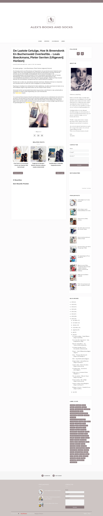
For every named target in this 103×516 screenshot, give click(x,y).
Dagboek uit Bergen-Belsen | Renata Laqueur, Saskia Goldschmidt (38, 165)
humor (87, 437)
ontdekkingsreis (80, 448)
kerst (76, 441)
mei (74, 392)
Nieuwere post (18, 173)
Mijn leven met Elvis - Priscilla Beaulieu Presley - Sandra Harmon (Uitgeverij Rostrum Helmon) (84, 268)
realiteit (86, 452)
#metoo (72, 405)
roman (76, 454)
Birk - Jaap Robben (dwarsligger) (80, 358)
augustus (75, 330)
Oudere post (60, 173)
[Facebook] (78, 53)
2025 (72, 304)
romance (82, 454)
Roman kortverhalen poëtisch (77, 419)
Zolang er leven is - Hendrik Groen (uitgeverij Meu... (81, 388)
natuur (78, 446)
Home (85, 513)
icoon (71, 439)
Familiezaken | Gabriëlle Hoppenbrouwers (56, 164)
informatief (83, 439)
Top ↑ (89, 513)
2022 (72, 311)
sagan (87, 454)
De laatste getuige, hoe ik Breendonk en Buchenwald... (80, 348)
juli (74, 332)
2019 (72, 318)
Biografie (78, 405)
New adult (72, 417)
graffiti (72, 437)
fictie (86, 433)
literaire (72, 443)
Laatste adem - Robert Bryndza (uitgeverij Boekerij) (80, 365)
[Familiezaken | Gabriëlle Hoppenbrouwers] (56, 154)
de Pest (72, 429)
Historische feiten (74, 411)
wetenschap (73, 462)
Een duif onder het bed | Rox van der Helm (84, 228)
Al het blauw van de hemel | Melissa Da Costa (84, 210)
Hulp (81, 411)
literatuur (78, 443)
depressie (83, 429)
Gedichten (87, 409)
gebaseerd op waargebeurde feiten (79, 435)
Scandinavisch (73, 421)
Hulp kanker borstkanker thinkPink (78, 413)
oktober (75, 325)
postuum (80, 450)
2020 (72, 316)
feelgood (81, 433)
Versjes (80, 421)
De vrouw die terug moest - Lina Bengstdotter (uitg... (80, 340)
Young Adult (78, 423)
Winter (72, 423)
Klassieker (80, 415)
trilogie (83, 458)
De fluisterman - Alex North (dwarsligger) (79, 369)
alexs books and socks (22, 64)
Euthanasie (78, 407)
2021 (72, 314)
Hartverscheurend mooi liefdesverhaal (84, 238)
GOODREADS (55, 41)
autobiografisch (83, 425)
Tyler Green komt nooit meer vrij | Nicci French (84, 284)
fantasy (87, 431)
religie (72, 454)
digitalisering (73, 431)
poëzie (72, 452)
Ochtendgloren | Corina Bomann (52, 490)
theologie (72, 458)
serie (80, 456)
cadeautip (78, 427)
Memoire (86, 415)
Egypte (72, 407)
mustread (72, 446)
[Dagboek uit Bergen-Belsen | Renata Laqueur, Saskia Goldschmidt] (38, 154)
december (75, 320)
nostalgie (72, 448)
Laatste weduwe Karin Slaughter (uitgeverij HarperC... (80, 384)
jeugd (71, 441)
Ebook (83, 405)
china (84, 427)
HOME (40, 41)
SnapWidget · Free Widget (86, 188)
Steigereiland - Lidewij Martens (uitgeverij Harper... (80, 361)
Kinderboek (73, 415)
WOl (85, 421)
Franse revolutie (79, 409)
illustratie (77, 439)
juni (74, 334)
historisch (77, 437)
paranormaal (73, 450)
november (75, 322)
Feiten (72, 409)
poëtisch (86, 450)
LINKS (63, 41)
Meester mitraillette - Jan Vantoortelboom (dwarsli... (79, 344)
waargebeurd (80, 460)
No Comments (38, 64)
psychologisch (78, 452)
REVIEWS (46, 41)
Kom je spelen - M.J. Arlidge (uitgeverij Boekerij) (79, 380)
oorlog (87, 448)
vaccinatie (72, 460)
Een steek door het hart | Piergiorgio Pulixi (84, 247)
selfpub (76, 456)
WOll (89, 421)
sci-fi (71, 456)
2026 (72, 302)
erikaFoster (81, 431)
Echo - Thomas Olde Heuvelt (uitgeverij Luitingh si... (79, 355)
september (76, 327)
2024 (72, 306)
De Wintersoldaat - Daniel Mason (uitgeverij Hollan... (80, 337)
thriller (78, 458)
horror (82, 437)
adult (77, 425)
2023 (72, 309)
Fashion (84, 407)
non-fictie (83, 446)
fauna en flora (73, 433)
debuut (77, 429)
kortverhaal (81, 441)
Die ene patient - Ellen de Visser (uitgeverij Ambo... (80, 376)
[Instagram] (82, 53)
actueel (72, 425)
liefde (87, 441)
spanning (85, 456)
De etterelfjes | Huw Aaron (51, 503)
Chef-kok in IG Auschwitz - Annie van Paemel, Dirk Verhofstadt (21, 165)
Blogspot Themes (39, 513)
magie (83, 443)
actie (84, 423)
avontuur (72, 427)
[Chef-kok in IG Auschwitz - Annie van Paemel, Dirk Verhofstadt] (21, 154)
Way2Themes (24, 513)
